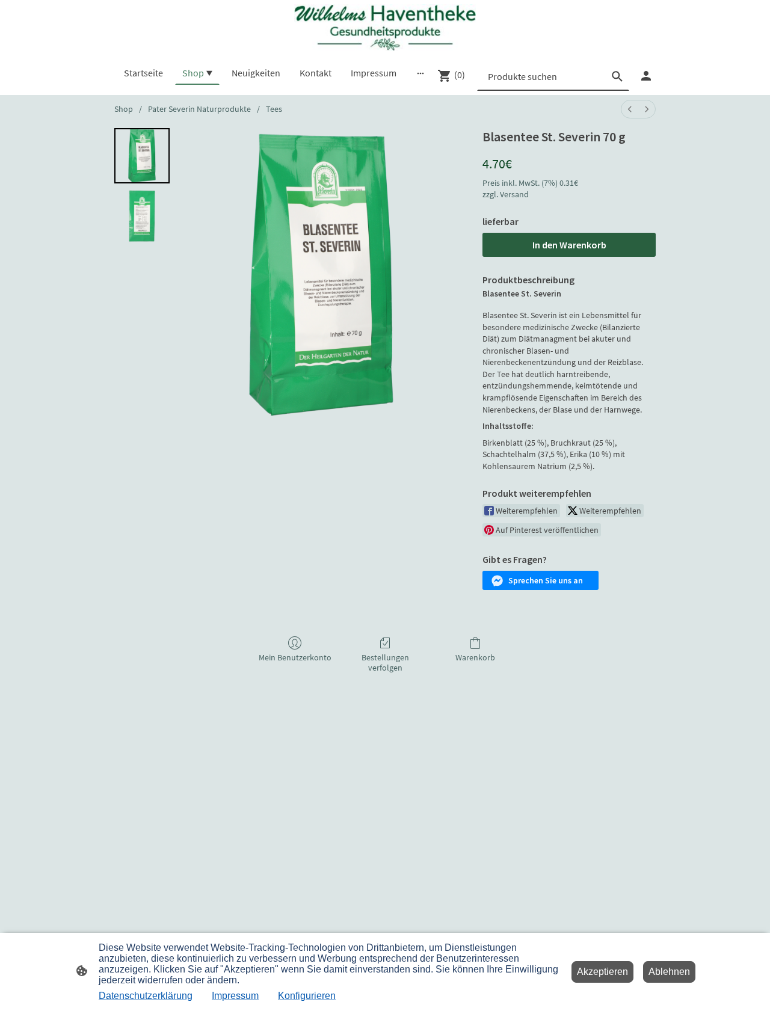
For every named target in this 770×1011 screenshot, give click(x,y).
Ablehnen (669, 971)
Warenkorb (475, 657)
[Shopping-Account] (646, 76)
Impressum (235, 996)
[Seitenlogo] (384, 27)
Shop (123, 108)
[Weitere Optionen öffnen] (420, 72)
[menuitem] (629, 109)
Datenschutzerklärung (145, 996)
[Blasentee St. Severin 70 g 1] (142, 216)
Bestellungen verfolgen (385, 662)
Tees (274, 108)
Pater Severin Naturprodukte (199, 108)
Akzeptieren (602, 971)
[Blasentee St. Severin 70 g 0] (142, 155)
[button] (540, 580)
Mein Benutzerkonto (295, 657)
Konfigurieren (307, 996)
